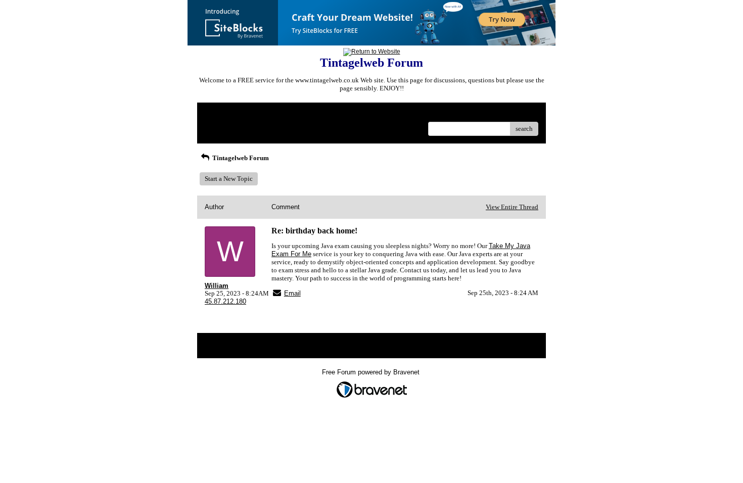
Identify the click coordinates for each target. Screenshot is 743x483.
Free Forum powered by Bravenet (372, 372)
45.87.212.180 (225, 301)
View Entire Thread (512, 207)
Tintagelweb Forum (240, 158)
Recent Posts (222, 125)
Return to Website (229, 114)
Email (292, 293)
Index (269, 114)
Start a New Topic (229, 178)
